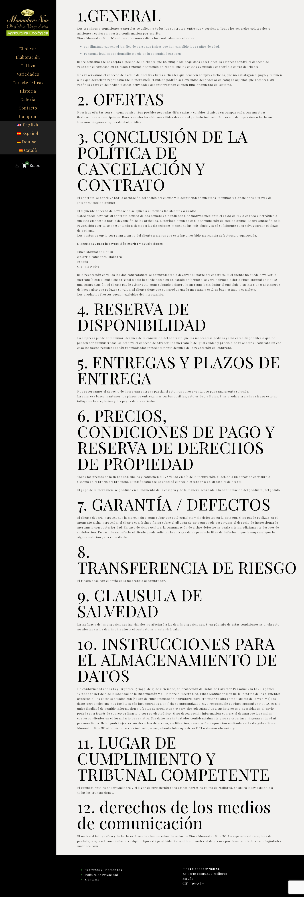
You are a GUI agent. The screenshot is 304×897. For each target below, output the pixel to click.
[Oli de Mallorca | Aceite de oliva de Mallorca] (28, 22)
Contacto (92, 879)
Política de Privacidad (101, 875)
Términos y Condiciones (103, 870)
